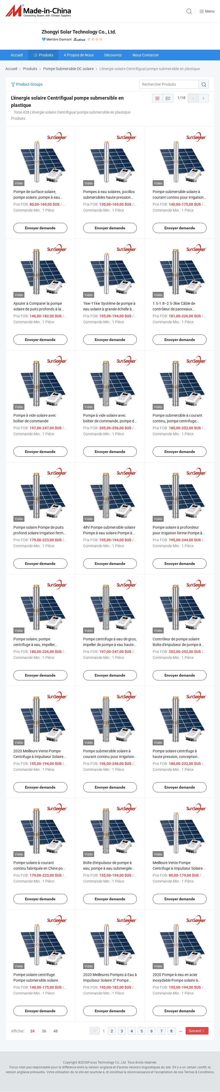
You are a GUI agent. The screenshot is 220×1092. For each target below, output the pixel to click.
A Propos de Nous (79, 54)
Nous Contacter (146, 54)
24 (32, 1031)
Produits (46, 54)
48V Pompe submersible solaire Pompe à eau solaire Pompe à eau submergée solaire (109, 533)
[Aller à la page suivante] (204, 98)
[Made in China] (39, 10)
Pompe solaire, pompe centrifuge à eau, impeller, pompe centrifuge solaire (34, 644)
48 (55, 1030)
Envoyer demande (40, 228)
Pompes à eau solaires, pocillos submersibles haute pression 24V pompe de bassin (109, 197)
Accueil (17, 54)
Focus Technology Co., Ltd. (107, 1062)
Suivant (195, 1030)
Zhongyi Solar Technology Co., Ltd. (79, 32)
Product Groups (29, 84)
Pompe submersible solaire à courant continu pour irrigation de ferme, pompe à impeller (108, 756)
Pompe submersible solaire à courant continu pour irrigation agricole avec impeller (178, 197)
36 (44, 1030)
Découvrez (113, 54)
